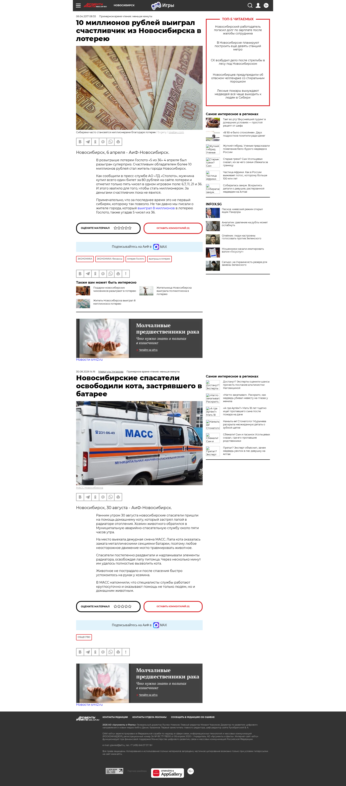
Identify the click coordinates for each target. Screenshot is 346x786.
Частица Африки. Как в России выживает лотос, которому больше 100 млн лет (245, 175)
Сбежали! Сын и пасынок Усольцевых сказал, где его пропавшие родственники (246, 437)
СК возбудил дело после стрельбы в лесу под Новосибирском (238, 62)
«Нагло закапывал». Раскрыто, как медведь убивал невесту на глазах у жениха (245, 398)
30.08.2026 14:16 (85, 371)
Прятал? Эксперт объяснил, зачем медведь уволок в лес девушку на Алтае (244, 451)
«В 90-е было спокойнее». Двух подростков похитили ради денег (244, 134)
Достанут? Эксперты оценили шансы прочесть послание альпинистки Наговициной (246, 384)
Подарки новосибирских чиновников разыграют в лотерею (114, 289)
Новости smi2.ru (89, 359)
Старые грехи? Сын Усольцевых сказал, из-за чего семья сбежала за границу (245, 162)
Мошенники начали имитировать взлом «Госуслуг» (243, 250)
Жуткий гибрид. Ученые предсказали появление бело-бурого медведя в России (246, 149)
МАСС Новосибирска (89, 487)
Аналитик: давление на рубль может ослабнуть (245, 224)
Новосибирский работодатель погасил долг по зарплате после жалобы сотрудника (238, 30)
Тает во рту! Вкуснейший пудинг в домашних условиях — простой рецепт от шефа (244, 122)
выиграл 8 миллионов (156, 208)
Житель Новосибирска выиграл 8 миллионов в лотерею (114, 302)
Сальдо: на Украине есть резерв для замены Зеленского (244, 263)
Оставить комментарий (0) (173, 228)
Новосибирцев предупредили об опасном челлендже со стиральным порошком (238, 78)
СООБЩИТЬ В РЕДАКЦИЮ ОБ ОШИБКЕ (193, 717)
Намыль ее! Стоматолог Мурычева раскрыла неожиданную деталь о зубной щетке (244, 424)
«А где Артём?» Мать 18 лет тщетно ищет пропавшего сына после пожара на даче (245, 411)
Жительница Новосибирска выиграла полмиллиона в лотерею (174, 291)
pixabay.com (176, 132)
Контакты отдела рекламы (149, 717)
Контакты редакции (115, 717)
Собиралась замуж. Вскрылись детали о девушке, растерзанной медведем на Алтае (243, 188)
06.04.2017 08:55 (86, 16)
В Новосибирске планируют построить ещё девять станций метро (238, 46)
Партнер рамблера (137, 771)
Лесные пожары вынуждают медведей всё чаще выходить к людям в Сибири (238, 94)
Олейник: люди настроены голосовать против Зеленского (241, 237)
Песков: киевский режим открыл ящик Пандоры (242, 210)
